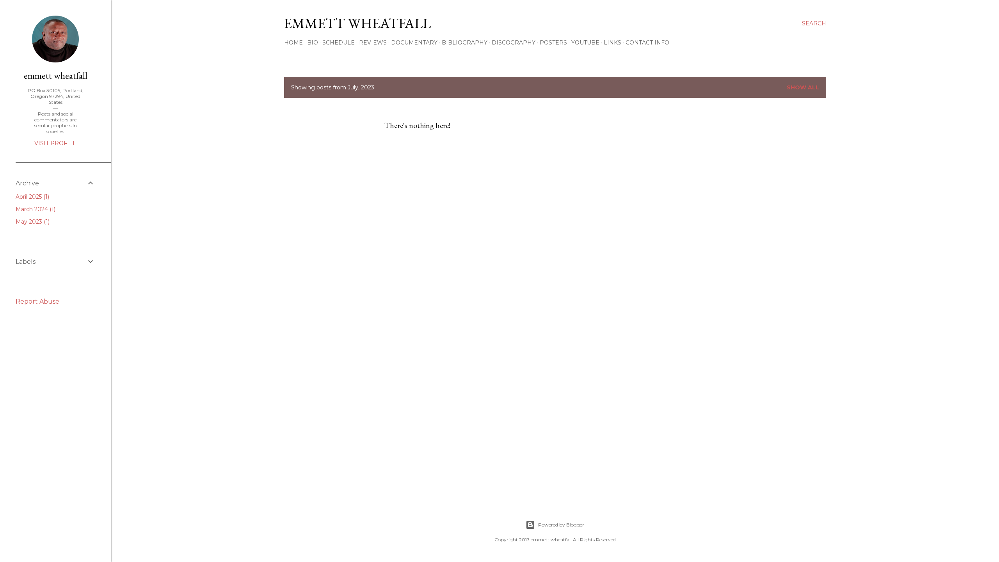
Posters (553, 42)
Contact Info (647, 42)
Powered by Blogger (561, 525)
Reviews (373, 42)
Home (293, 42)
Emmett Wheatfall (357, 23)
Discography (513, 42)
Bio (312, 42)
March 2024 (35, 209)
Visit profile (55, 143)
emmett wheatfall (55, 75)
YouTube (585, 42)
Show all (803, 87)
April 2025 (32, 196)
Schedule (338, 42)
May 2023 (32, 221)
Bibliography (464, 42)
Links (612, 42)
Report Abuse (37, 301)
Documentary (414, 42)
